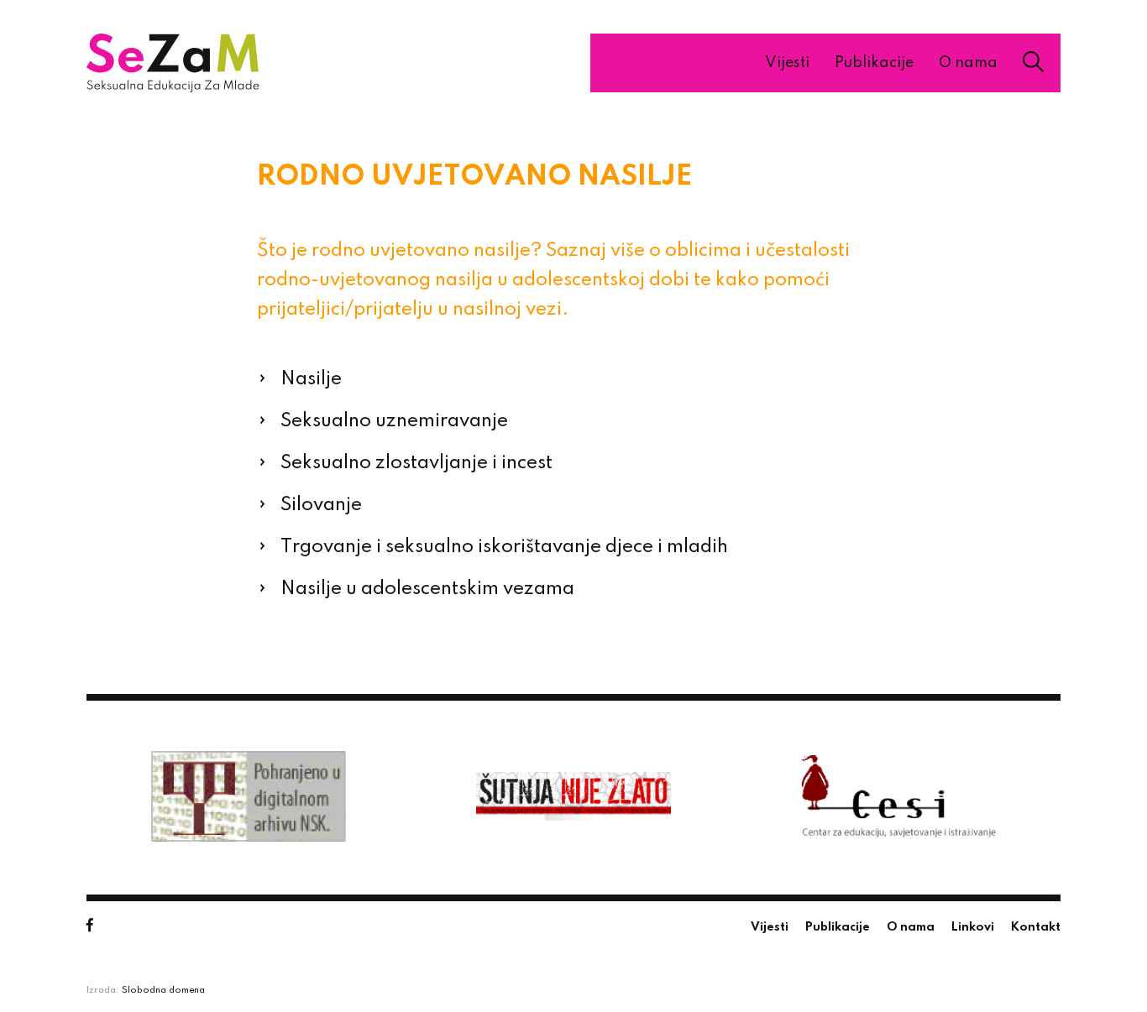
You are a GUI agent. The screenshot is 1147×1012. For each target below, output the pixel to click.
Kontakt (1036, 927)
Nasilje (311, 379)
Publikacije (874, 62)
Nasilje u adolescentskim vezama (427, 589)
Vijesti (787, 62)
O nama (968, 62)
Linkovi (972, 927)
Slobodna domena (163, 990)
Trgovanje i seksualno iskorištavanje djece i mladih (504, 547)
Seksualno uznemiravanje (394, 421)
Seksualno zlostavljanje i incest (416, 463)
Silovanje (321, 505)
